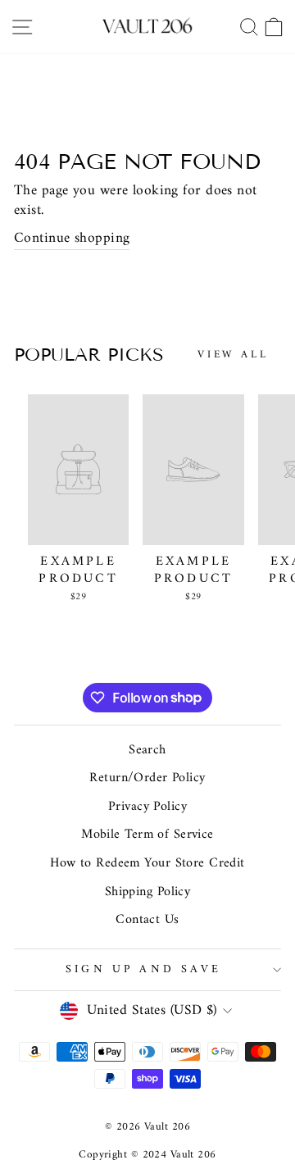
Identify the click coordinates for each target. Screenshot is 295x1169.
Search (147, 750)
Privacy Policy (147, 806)
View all (233, 354)
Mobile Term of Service (147, 834)
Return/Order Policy (147, 777)
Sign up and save (143, 969)
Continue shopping (71, 239)
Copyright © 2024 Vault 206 (147, 1154)
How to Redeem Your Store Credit (147, 863)
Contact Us (147, 919)
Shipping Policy (148, 891)
